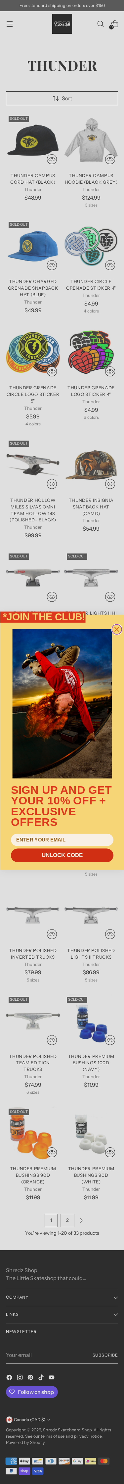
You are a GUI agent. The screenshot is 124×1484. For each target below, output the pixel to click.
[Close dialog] (117, 629)
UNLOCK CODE (61, 855)
